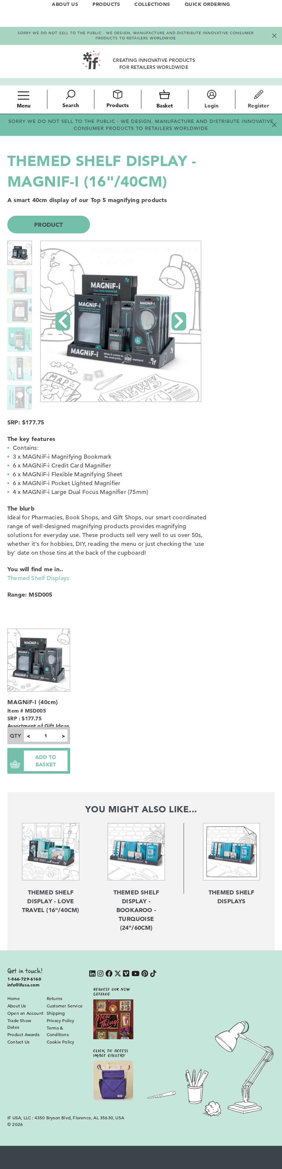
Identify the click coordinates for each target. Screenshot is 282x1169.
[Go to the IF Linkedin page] (92, 974)
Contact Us (18, 1042)
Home (13, 998)
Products (106, 4)
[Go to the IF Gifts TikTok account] (153, 974)
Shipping (56, 1013)
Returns (54, 998)
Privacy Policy (61, 1020)
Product (48, 224)
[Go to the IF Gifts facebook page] (108, 974)
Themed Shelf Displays (38, 578)
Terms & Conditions (58, 1031)
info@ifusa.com (23, 985)
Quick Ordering (207, 4)
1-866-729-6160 (24, 979)
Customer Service (65, 1006)
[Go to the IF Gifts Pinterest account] (144, 974)
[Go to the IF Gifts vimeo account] (126, 974)
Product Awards (23, 1034)
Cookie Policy (61, 1042)
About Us (65, 4)
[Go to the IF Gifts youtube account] (135, 974)
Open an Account (25, 1013)
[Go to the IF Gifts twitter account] (117, 974)
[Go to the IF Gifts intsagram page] (100, 974)
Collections (152, 4)
